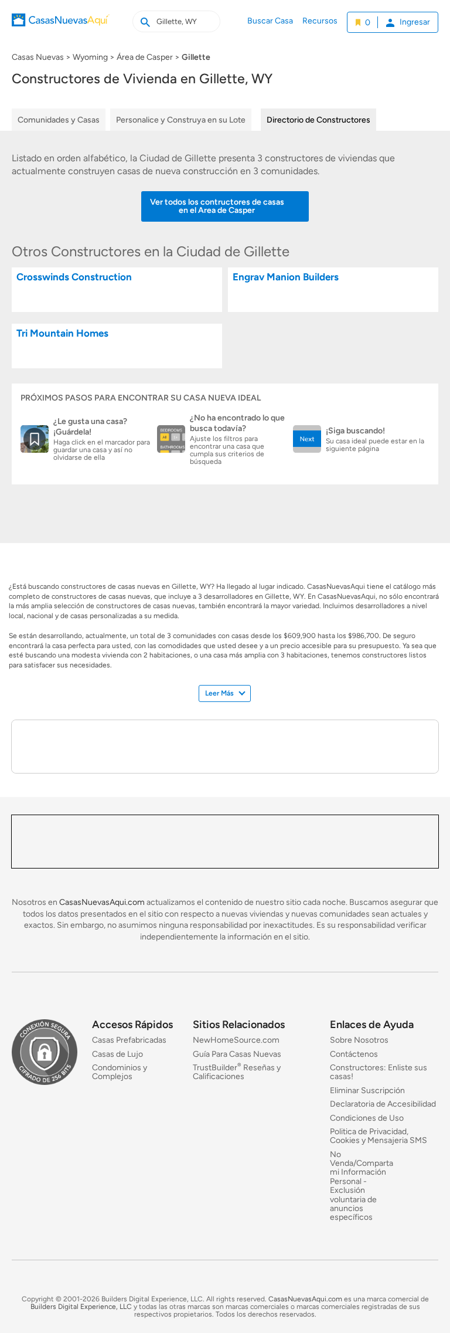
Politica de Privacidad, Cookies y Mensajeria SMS (378, 1136)
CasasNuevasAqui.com (102, 902)
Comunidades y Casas (59, 120)
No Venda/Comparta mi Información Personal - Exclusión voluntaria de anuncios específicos (361, 1185)
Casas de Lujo (117, 1054)
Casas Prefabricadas (129, 1040)
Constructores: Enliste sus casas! (378, 1072)
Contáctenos (354, 1054)
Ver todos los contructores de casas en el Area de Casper (217, 206)
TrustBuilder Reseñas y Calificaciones (237, 1072)
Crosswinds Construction (74, 277)
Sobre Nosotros (359, 1040)
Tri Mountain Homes (62, 333)
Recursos (320, 21)
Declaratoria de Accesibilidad (383, 1104)
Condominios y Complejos (119, 1072)
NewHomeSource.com (236, 1040)
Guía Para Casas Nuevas (237, 1054)
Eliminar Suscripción (367, 1090)
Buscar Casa (270, 21)
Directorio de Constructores (318, 120)
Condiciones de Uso (367, 1117)
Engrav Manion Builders (286, 277)
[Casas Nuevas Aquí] (61, 28)
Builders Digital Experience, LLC (81, 1307)
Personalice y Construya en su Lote (181, 120)
